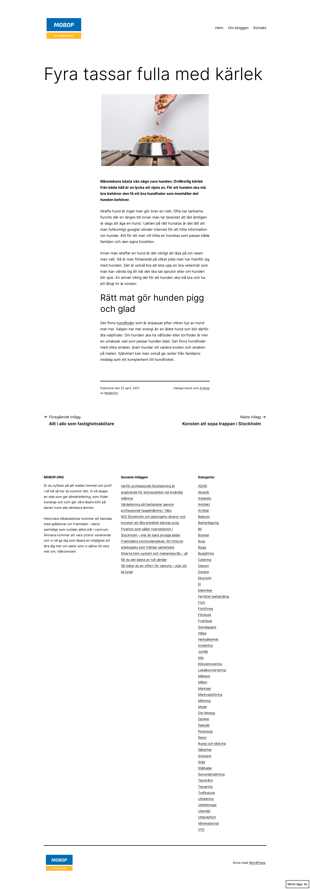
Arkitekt (204, 504)
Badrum (204, 517)
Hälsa (202, 633)
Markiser (204, 688)
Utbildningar (207, 805)
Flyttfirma (205, 609)
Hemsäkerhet (208, 639)
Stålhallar (205, 768)
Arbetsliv (204, 498)
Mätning (204, 701)
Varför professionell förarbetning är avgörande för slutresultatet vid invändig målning (152, 492)
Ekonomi (204, 578)
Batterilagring (208, 523)
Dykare (203, 572)
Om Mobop (206, 713)
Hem (219, 28)
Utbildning (206, 799)
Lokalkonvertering (212, 670)
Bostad (203, 535)
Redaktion (111, 393)
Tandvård (205, 780)
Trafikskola (206, 793)
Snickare (204, 756)
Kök (201, 658)
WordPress (257, 863)
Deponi (203, 566)
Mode (202, 707)
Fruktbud (205, 621)
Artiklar (205, 388)
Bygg (202, 547)
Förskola (204, 615)
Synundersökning (211, 774)
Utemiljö (204, 811)
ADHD (202, 486)
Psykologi (205, 731)
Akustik (203, 492)
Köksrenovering (210, 664)
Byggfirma (206, 553)
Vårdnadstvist (208, 823)
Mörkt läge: (295, 884)
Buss (201, 541)
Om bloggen (238, 28)
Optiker (203, 719)
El (199, 584)
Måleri (202, 682)
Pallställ (203, 725)
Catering (204, 560)
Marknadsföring (210, 694)
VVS (201, 829)
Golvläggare (207, 627)
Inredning (205, 645)
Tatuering (205, 787)
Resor (202, 737)
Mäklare (204, 676)
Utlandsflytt (207, 817)
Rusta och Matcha (212, 743)
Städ (201, 762)
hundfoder (125, 323)
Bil (200, 529)
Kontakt (259, 28)
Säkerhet (205, 750)
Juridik (203, 651)
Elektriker (205, 590)
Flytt (201, 602)
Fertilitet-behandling (213, 596)
